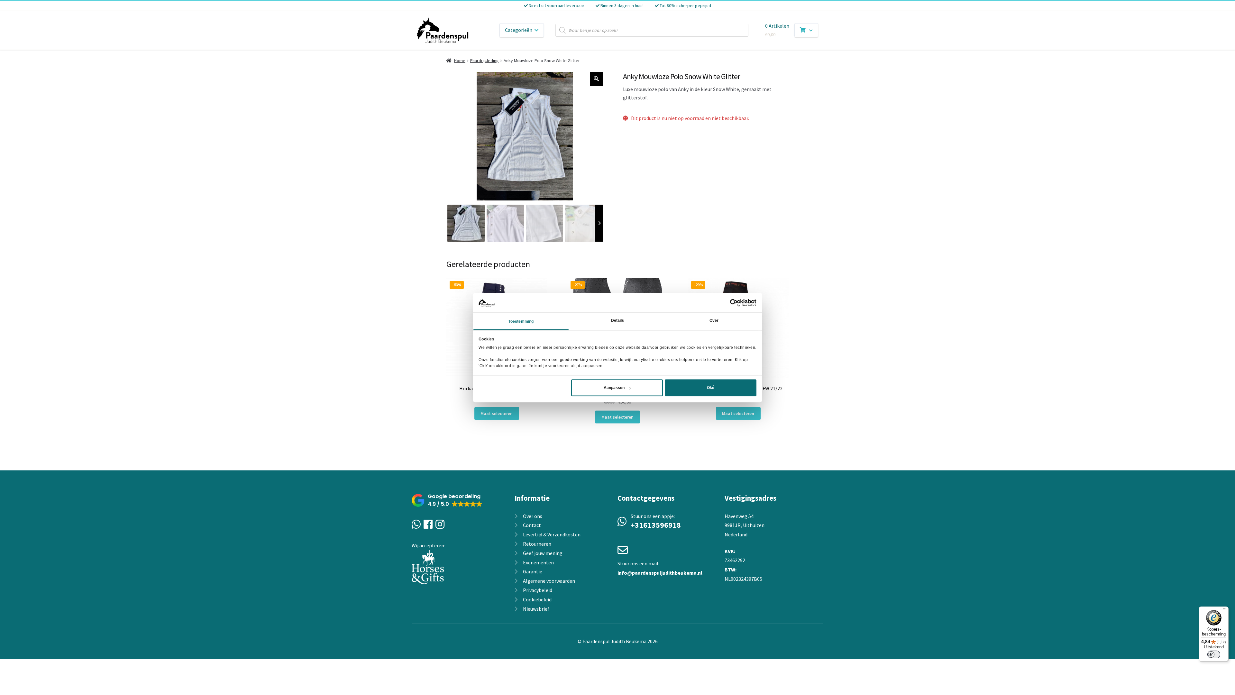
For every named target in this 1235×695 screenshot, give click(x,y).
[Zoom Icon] (596, 79)
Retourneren (537, 544)
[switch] (1213, 654)
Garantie (532, 571)
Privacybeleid (537, 590)
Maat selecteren (496, 413)
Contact (532, 525)
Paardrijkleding (484, 60)
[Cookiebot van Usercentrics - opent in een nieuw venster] (728, 303)
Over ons (532, 516)
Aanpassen (614, 387)
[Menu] (1225, 610)
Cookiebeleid (537, 599)
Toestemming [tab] (521, 322)
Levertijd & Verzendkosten (552, 534)
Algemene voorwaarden (549, 581)
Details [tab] (617, 321)
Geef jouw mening (543, 553)
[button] (447, 500)
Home (459, 60)
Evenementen (538, 562)
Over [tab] (713, 321)
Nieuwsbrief (536, 609)
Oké (710, 387)
